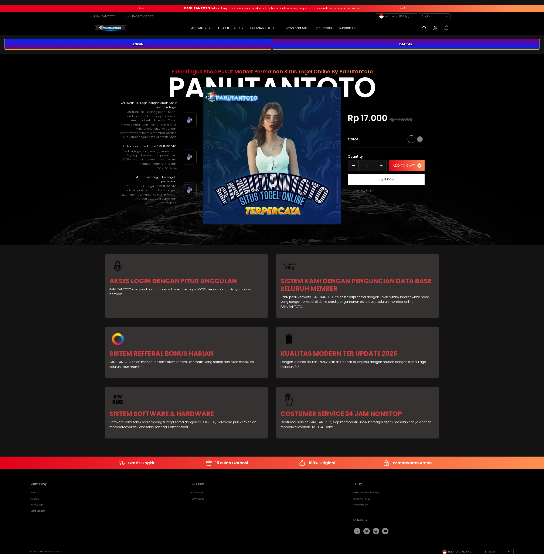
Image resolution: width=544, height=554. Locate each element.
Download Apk (296, 28)
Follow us (360, 520)
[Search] (424, 28)
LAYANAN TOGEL (262, 28)
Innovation (36, 504)
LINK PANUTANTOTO (140, 16)
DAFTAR (405, 44)
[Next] (403, 8)
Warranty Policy (363, 190)
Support (198, 484)
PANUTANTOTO (104, 16)
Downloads (197, 498)
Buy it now (386, 179)
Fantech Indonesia (51, 551)
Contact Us (197, 492)
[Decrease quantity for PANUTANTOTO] (353, 165)
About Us (35, 492)
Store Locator (37, 511)
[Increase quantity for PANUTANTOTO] (381, 165)
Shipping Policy (361, 498)
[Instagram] (376, 531)
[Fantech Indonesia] (111, 27)
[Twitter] (366, 531)
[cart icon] (446, 28)
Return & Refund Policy (366, 492)
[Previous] (141, 8)
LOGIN (138, 44)
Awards (34, 498)
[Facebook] (357, 531)
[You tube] (385, 531)
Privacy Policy (360, 504)
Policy (357, 484)
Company (38, 484)
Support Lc (347, 28)
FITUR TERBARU (229, 28)
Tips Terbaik (323, 28)
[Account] (435, 28)
